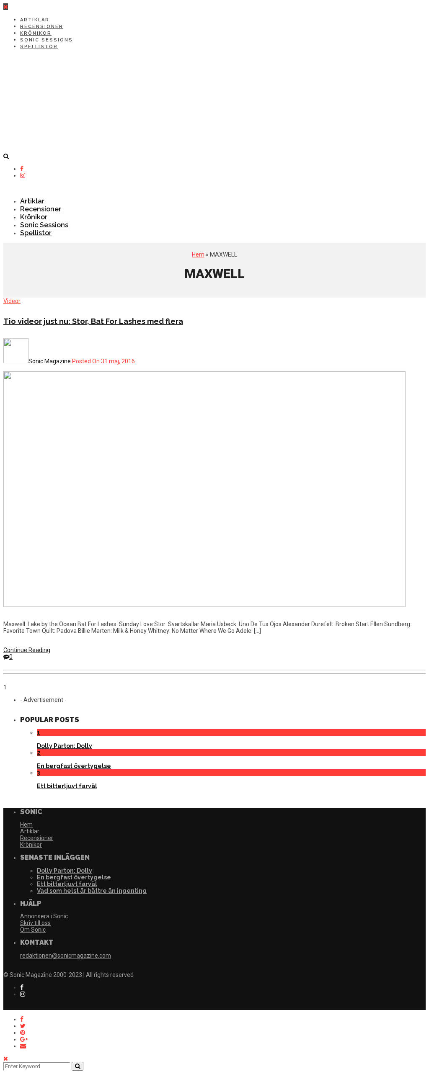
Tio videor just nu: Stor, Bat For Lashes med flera (93, 321)
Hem (198, 254)
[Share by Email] (23, 1046)
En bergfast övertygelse (74, 766)
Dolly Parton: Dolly (64, 746)
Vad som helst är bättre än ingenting (92, 890)
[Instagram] (22, 175)
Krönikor (36, 33)
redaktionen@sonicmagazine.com (65, 955)
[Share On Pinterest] (22, 1032)
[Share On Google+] (24, 1039)
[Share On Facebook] (21, 1019)
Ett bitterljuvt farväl (67, 786)
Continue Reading (26, 650)
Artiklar (34, 20)
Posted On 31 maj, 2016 (103, 361)
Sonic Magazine (49, 361)
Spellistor (39, 46)
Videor (12, 301)
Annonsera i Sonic (44, 916)
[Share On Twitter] (23, 1026)
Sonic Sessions (46, 40)
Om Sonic (33, 929)
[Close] (5, 1058)
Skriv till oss (35, 923)
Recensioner (41, 26)
